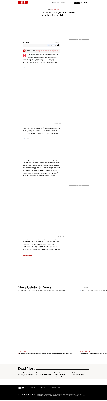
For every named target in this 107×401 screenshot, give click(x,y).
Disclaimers (40, 394)
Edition (63, 2)
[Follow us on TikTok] (24, 394)
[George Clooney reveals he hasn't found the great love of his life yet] (84, 2)
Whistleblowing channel (69, 394)
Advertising (33, 388)
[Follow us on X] (22, 394)
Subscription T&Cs (56, 387)
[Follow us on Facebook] (20, 394)
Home (48, 9)
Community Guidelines (57, 394)
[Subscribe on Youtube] (26, 394)
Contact (43, 387)
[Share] (58, 45)
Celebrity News (55, 9)
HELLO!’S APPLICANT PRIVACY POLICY (76, 395)
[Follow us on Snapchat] (28, 394)
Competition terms (52, 395)
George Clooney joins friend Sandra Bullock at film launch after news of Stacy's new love (43, 374)
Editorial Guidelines (62, 395)
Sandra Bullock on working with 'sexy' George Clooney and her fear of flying (25, 374)
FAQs (42, 388)
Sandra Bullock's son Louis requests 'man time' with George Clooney (60, 374)
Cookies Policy (47, 394)
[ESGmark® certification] (26, 388)
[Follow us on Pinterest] (30, 394)
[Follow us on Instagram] (18, 394)
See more (86, 287)
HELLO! (27, 42)
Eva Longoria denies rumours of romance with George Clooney (79, 374)
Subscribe (77, 2)
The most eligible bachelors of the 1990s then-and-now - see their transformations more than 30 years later (45, 353)
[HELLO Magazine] (23, 2)
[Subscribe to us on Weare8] (32, 394)
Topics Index (55, 388)
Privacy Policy (79, 394)
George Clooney (48, 54)
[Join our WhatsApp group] (34, 394)
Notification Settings (42, 395)
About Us (33, 387)
